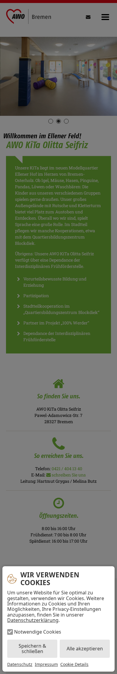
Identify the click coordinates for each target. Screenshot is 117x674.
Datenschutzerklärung (32, 620)
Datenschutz (19, 664)
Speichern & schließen (32, 649)
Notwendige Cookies (37, 632)
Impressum (46, 664)
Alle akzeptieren (85, 648)
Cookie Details (74, 664)
